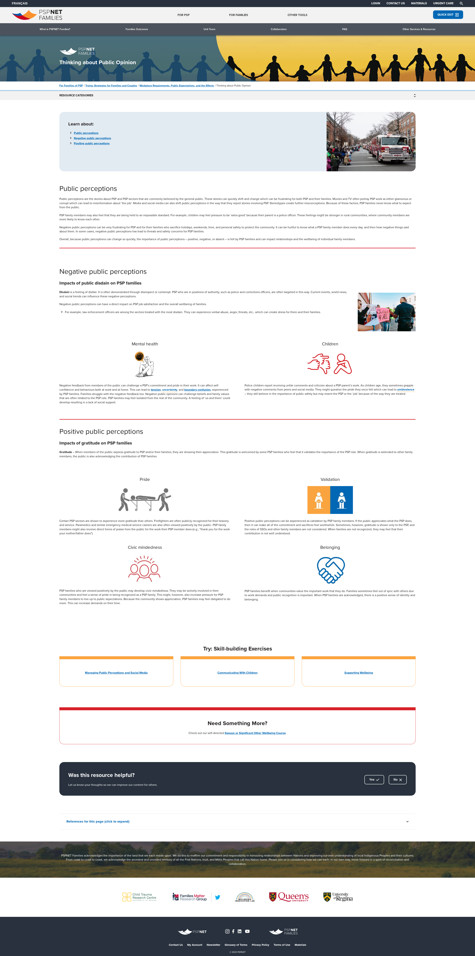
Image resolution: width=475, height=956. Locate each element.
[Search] (461, 3)
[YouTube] (247, 931)
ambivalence (405, 389)
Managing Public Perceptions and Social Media (116, 673)
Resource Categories (76, 95)
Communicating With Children (237, 673)
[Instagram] (227, 931)
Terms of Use (282, 945)
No (396, 779)
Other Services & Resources (419, 29)
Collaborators (279, 29)
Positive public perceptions (92, 143)
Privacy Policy (260, 945)
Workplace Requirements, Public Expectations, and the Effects (177, 85)
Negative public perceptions (92, 138)
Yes (372, 779)
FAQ (344, 29)
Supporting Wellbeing (358, 673)
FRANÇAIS (20, 3)
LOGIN (375, 3)
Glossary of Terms (236, 945)
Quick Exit (445, 14)
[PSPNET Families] (37, 19)
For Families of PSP (71, 85)
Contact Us (176, 945)
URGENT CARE (443, 3)
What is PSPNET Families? (55, 29)
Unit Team (209, 29)
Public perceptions (86, 133)
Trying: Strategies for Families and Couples (111, 85)
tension (156, 390)
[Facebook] (233, 931)
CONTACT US (395, 3)
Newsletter (213, 945)
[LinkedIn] (217, 897)
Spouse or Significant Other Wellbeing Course (255, 733)
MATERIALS (419, 3)
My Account (194, 945)
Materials (300, 945)
